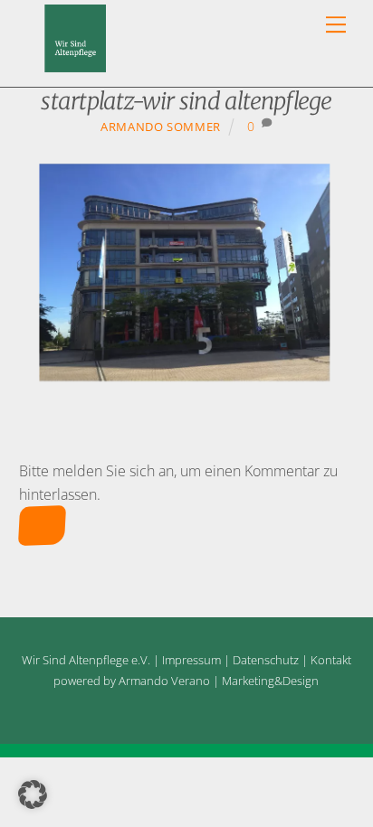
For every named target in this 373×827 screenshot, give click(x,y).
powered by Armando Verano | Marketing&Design (186, 680)
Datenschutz (266, 660)
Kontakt (331, 660)
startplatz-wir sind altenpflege (186, 101)
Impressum (191, 660)
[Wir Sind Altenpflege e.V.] (75, 64)
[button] (32, 794)
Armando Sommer (160, 126)
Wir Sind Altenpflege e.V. (86, 660)
